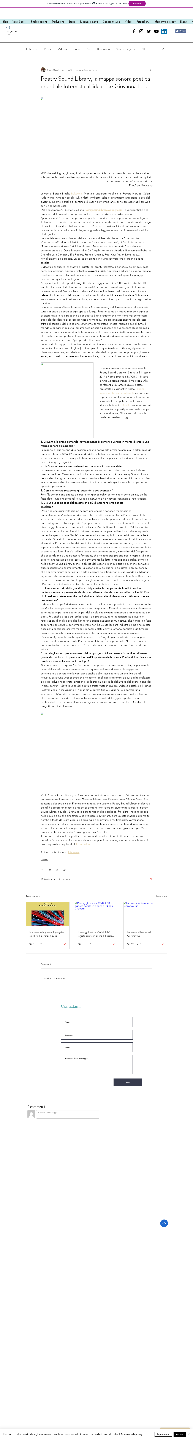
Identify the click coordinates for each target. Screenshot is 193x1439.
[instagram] (141, 31)
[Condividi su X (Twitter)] (49, 869)
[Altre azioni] (150, 70)
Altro (144, 49)
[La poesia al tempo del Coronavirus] (145, 914)
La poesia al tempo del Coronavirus (139, 934)
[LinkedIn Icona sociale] (164, 31)
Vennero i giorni (126, 49)
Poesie (48, 49)
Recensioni (103, 49)
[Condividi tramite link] (64, 869)
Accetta (179, 1434)
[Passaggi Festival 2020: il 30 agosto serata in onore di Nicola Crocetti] (96, 914)
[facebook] (133, 31)
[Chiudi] (189, 1434)
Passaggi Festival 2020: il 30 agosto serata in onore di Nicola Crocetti (95, 934)
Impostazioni (163, 1434)
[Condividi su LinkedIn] (56, 869)
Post (88, 49)
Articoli (62, 49)
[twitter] (149, 31)
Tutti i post (32, 49)
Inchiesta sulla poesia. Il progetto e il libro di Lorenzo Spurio (46, 934)
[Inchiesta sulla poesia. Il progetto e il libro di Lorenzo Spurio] (47, 914)
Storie (76, 49)
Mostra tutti (161, 896)
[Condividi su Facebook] (42, 869)
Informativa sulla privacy (130, 1434)
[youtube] (156, 31)
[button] (163, 49)
